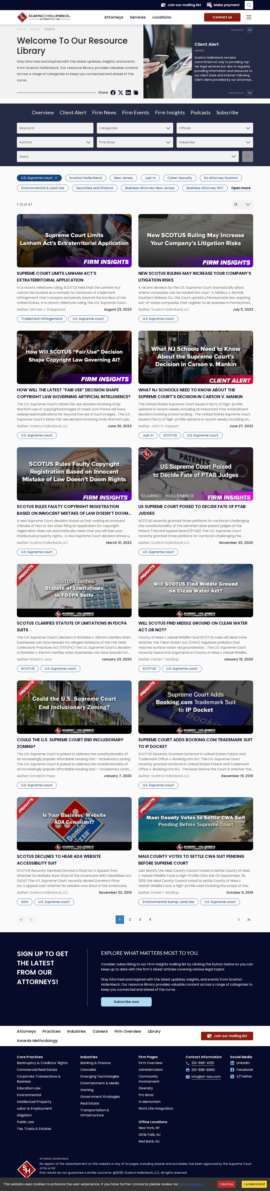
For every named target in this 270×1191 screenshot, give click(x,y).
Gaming (86, 1089)
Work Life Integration (156, 1108)
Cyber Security (179, 177)
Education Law (28, 1088)
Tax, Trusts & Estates (34, 1128)
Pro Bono (146, 1095)
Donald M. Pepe (42, 775)
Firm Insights (170, 112)
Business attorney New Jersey (150, 188)
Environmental (29, 1095)
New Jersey (123, 177)
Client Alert (73, 112)
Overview (43, 112)
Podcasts (201, 112)
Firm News (104, 112)
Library (154, 1031)
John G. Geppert (165, 426)
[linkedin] (128, 92)
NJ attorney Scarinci (221, 177)
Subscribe (227, 112)
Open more (241, 188)
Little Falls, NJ (150, 1134)
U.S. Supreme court (37, 177)
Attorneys (113, 17)
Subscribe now (126, 1001)
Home (21, 29)
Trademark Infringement (41, 318)
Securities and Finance (94, 188)
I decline (226, 1184)
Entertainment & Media (99, 1083)
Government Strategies (100, 1096)
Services (138, 17)
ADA (24, 901)
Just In (150, 177)
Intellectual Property (34, 1101)
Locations (162, 17)
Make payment (227, 5)
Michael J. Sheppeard (47, 309)
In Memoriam (150, 1101)
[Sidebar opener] (249, 17)
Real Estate (89, 1103)
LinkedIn (243, 1062)
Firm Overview (128, 1031)
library (35, 29)
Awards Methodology (37, 1040)
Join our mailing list (184, 5)
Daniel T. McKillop (165, 659)
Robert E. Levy (41, 659)
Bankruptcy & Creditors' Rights (42, 1062)
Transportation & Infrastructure (94, 1113)
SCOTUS (170, 435)
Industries (76, 1031)
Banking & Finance (95, 1062)
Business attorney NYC (205, 188)
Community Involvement (149, 1079)
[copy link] (135, 92)
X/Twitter (244, 1076)
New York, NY (149, 1127)
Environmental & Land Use (42, 188)
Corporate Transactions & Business (39, 1079)
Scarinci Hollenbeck (85, 177)
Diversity (146, 1088)
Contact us (222, 17)
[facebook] (113, 92)
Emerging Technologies (99, 1076)
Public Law (25, 1122)
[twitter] (120, 92)
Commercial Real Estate (37, 1069)
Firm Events (135, 112)
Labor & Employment (34, 1108)
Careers (100, 1031)
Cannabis (88, 1069)
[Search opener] (249, 5)
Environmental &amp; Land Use (168, 901)
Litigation (24, 1115)
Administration (151, 1069)
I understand (254, 1184)
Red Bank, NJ (149, 1141)
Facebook (244, 1069)
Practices (52, 1031)
